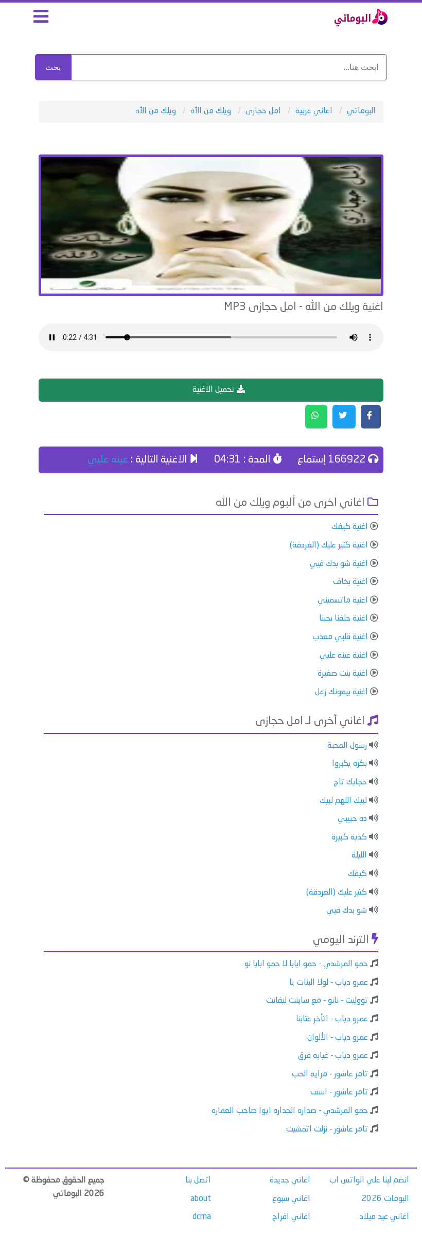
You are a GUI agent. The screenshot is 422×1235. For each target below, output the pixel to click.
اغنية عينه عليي (344, 655)
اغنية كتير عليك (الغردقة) (329, 545)
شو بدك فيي (346, 910)
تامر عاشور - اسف (339, 1092)
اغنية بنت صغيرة (343, 674)
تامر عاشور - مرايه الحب (330, 1074)
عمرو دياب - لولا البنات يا (328, 983)
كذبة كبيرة (349, 837)
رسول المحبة (347, 746)
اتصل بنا (198, 1180)
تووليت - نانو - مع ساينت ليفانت (317, 1001)
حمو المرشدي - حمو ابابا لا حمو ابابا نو (306, 964)
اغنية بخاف (350, 582)
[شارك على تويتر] (344, 416)
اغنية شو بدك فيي (339, 564)
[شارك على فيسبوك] (371, 416)
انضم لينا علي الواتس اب (369, 1180)
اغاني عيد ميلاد (384, 1217)
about (200, 1199)
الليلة (359, 855)
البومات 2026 (385, 1199)
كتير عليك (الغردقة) (336, 892)
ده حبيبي (352, 819)
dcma (201, 1217)
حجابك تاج (350, 782)
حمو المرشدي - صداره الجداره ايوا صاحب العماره (290, 1111)
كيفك (357, 874)
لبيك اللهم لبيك (343, 801)
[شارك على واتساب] (316, 416)
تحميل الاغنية (214, 390)
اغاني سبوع (291, 1199)
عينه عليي (107, 460)
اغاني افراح (291, 1217)
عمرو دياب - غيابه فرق (333, 1056)
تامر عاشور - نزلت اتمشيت (327, 1129)
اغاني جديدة (290, 1180)
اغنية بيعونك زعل (341, 692)
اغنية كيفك (349, 527)
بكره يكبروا (349, 764)
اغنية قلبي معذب (340, 637)
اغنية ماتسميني (343, 600)
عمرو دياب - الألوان (337, 1038)
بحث (53, 67)
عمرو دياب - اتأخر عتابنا (332, 1019)
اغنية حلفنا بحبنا (343, 618)
